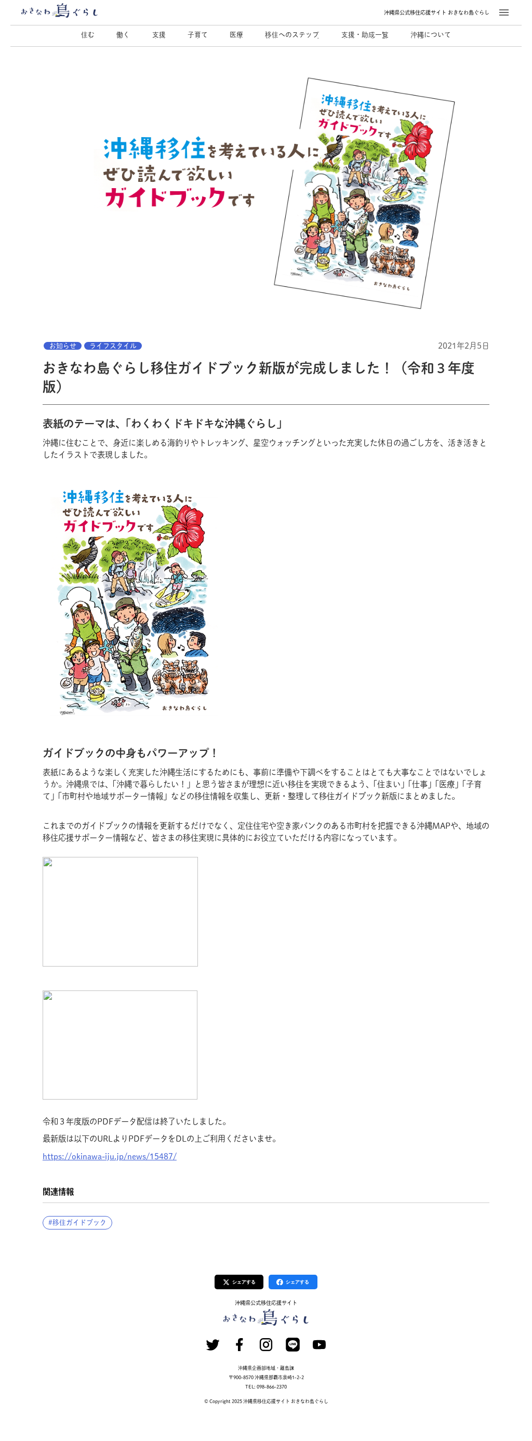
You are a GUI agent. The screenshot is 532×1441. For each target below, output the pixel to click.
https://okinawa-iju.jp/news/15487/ (110, 1156)
